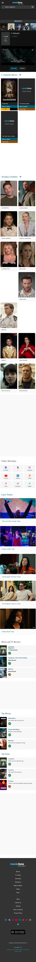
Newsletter (17, 486)
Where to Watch (6, 106)
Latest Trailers (7, 494)
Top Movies (6, 713)
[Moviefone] (18, 2)
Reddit (29, 478)
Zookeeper (5, 103)
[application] (18, 55)
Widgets (30, 486)
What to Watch (18, 885)
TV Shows (18, 875)
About (18, 899)
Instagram (29, 470)
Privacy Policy (18, 913)
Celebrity (15, 36)
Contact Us (18, 902)
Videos (18, 889)
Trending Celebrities (9, 176)
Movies (18, 871)
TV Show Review (12, 650)
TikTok (5, 486)
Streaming (18, 878)
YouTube (6, 478)
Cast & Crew (22, 109)
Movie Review (12, 660)
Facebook (6, 470)
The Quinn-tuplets (24, 103)
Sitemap (18, 906)
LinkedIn (18, 478)
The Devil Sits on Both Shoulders (10, 136)
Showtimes (18, 882)
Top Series (5, 753)
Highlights (18, 21)
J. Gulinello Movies (9, 74)
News (18, 892)
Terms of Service (18, 909)
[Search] (33, 7)
